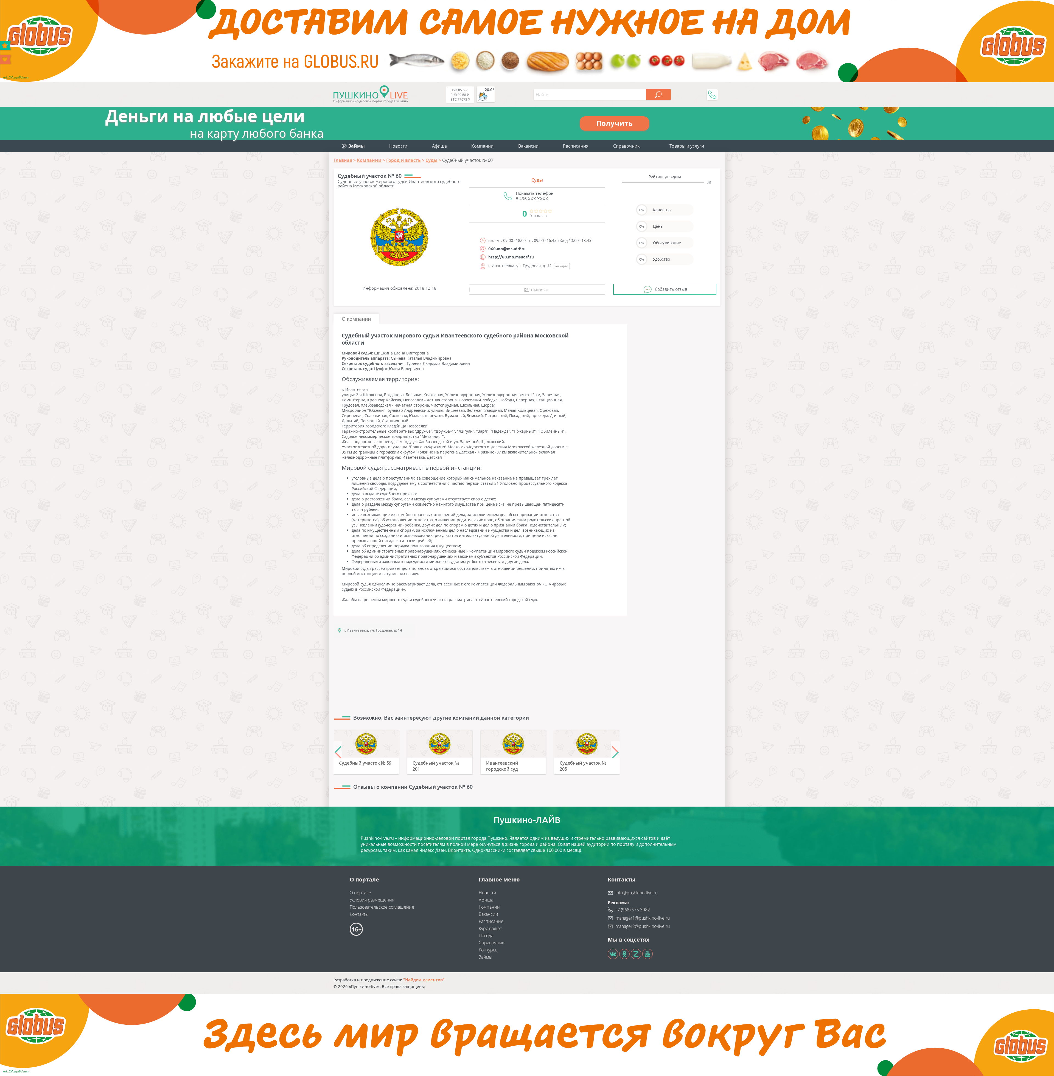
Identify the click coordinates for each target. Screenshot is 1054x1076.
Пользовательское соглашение (382, 907)
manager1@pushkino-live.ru (642, 918)
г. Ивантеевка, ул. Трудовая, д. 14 (373, 630)
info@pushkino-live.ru (636, 893)
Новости (398, 146)
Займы (485, 957)
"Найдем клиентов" (424, 979)
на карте (561, 266)
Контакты (359, 914)
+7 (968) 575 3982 (632, 910)
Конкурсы (488, 950)
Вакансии (528, 146)
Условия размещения (372, 900)
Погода (486, 936)
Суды (537, 180)
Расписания (575, 146)
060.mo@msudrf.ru (507, 248)
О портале (360, 893)
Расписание (491, 921)
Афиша (439, 146)
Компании (482, 146)
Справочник (626, 146)
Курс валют (490, 928)
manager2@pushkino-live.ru (642, 926)
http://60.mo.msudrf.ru (511, 257)
